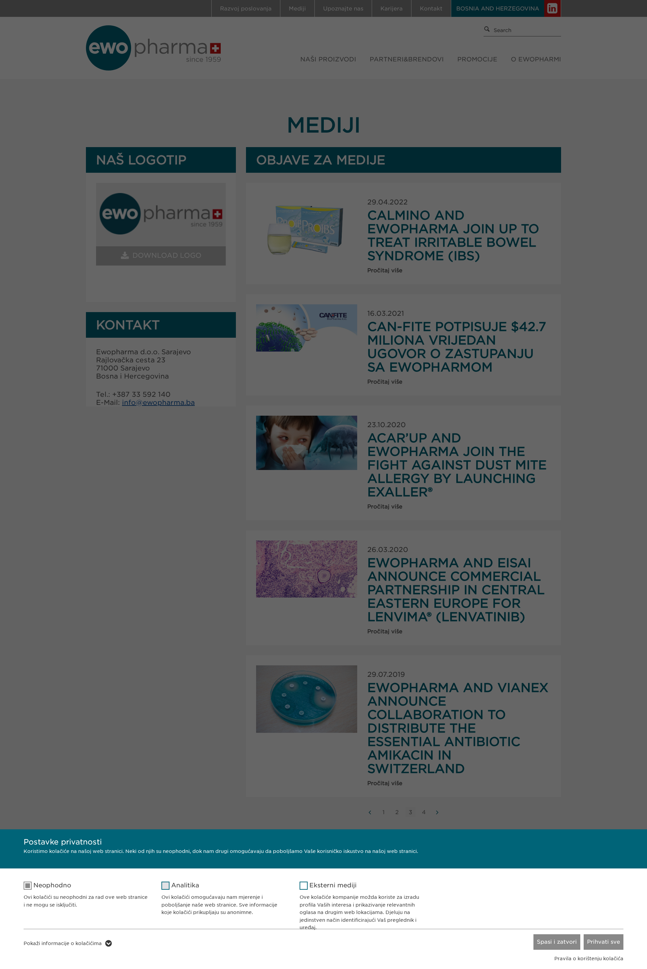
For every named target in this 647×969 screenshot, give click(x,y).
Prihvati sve (603, 942)
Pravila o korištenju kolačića (588, 958)
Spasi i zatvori (557, 942)
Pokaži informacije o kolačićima (63, 943)
